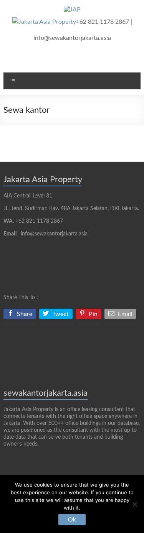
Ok (72, 520)
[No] (134, 504)
